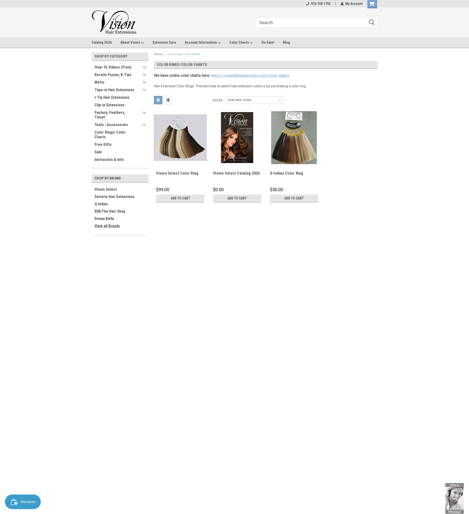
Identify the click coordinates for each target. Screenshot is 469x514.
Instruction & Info (109, 159)
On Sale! (267, 42)
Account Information (201, 42)
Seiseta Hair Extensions (115, 196)
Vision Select (106, 189)
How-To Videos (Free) (113, 67)
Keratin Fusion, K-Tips (113, 74)
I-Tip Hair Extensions (112, 97)
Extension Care (164, 42)
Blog (286, 42)
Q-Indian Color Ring (286, 173)
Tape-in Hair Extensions (114, 90)
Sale (98, 152)
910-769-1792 (320, 4)
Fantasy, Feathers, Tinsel (110, 114)
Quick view (180, 160)
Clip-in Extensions (110, 105)
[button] (454, 498)
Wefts (100, 82)
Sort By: (218, 100)
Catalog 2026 (102, 42)
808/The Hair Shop (110, 211)
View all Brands (107, 226)
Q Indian (101, 204)
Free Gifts (103, 144)
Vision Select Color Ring (177, 173)
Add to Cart (180, 198)
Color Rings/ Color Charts (110, 134)
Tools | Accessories (111, 124)
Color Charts (239, 42)
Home (158, 54)
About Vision (130, 42)
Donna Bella (104, 218)
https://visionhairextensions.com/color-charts (250, 75)
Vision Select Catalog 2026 (236, 173)
